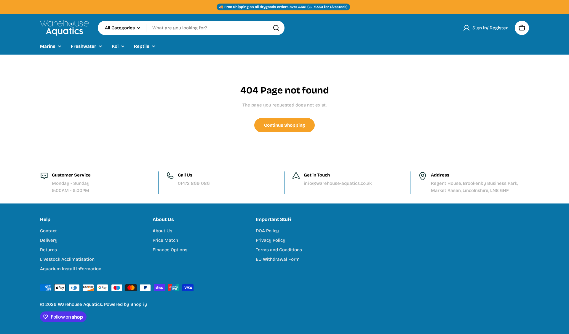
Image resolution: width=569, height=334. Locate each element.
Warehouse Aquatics (80, 304)
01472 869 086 (194, 183)
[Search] (276, 27)
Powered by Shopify (125, 304)
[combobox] (191, 28)
